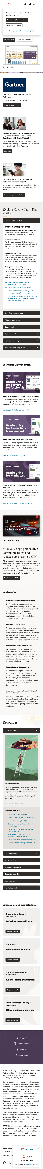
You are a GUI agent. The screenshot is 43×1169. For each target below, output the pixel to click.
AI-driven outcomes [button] (12, 320)
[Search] (25, 4)
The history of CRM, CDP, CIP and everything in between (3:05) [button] (19, 835)
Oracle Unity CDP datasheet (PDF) (19, 287)
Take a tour (23, 1049)
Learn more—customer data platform (18, 803)
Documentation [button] (11, 853)
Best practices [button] (10, 881)
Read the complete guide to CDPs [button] (14, 195)
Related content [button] (11, 888)
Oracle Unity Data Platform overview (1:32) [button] (22, 840)
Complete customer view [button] (14, 313)
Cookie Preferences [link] (8, 1152)
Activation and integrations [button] (15, 348)
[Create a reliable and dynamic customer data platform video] (21, 471)
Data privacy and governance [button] (15, 341)
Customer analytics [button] (12, 334)
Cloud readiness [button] (11, 730)
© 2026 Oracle (7, 1148)
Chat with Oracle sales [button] (24, 40)
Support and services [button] (12, 874)
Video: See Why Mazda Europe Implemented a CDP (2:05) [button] (18, 283)
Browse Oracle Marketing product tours (21, 843)
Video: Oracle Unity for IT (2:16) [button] (18, 821)
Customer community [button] (13, 867)
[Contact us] (38, 4)
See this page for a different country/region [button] (21, 31)
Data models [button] (9, 327)
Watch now (7, 151)
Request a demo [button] (9, 40)
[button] (4, 4)
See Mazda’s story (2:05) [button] (11, 578)
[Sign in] (34, 4)
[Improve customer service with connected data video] (21, 382)
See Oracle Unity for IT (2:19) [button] (14, 455)
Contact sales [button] (23, 1055)
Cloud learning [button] (10, 860)
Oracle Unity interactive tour (17, 814)
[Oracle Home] (9, 4)
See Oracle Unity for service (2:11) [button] (16, 410)
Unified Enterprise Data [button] (13, 221)
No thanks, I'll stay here (14, 25)
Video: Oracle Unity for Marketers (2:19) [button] (21, 817)
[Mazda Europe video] (21, 526)
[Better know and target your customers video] (21, 426)
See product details (12, 931)
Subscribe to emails (9, 1155)
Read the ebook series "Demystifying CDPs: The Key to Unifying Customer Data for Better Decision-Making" (22, 298)
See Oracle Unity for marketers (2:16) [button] (17, 503)
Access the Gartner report (11, 105)
